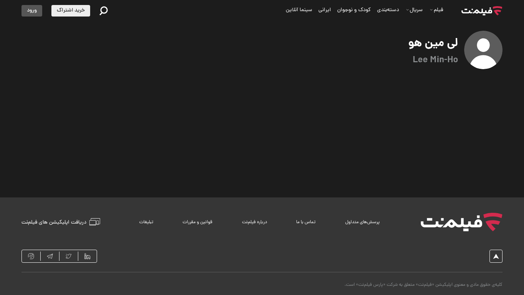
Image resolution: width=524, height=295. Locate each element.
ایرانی (324, 10)
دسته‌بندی (388, 10)
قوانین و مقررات (198, 222)
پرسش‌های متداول (362, 222)
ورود (32, 11)
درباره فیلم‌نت (254, 222)
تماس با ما (306, 222)
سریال (416, 10)
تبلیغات (146, 222)
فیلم (438, 10)
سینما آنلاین (299, 10)
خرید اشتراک (71, 11)
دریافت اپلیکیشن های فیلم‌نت (53, 222)
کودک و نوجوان (354, 10)
